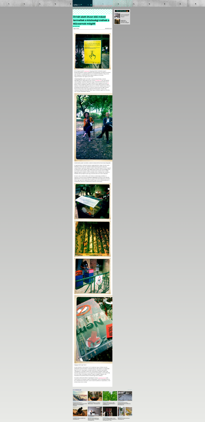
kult (76, 26)
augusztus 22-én (102, 378)
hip (74, 26)
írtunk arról (86, 71)
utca (78, 26)
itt (108, 83)
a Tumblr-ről (98, 80)
